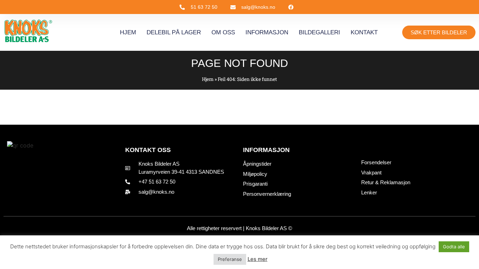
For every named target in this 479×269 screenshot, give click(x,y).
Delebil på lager (174, 32)
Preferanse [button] (230, 259)
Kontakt (364, 32)
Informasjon (266, 32)
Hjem (128, 32)
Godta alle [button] (454, 246)
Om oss (223, 32)
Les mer (258, 259)
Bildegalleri (319, 32)
